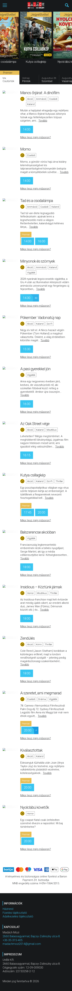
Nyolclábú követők (34, 807)
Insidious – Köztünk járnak (41, 587)
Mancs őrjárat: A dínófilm (40, 92)
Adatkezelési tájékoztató (18, 916)
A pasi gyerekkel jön (35, 369)
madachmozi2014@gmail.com (22, 944)
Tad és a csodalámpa (36, 200)
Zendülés (27, 638)
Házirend (8, 909)
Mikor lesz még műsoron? (35, 137)
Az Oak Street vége (34, 423)
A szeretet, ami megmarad (40, 693)
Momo (25, 149)
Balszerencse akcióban (38, 532)
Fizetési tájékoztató (15, 912)
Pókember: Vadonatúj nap (40, 317)
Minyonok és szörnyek (37, 261)
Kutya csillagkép (32, 475)
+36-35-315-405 (13, 940)
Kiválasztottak (31, 750)
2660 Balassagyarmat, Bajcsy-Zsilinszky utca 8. (31, 936)
